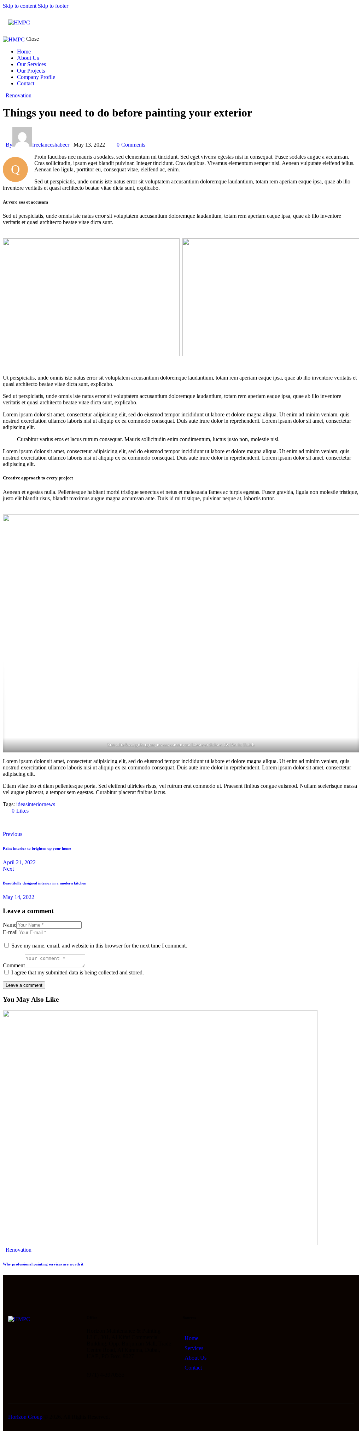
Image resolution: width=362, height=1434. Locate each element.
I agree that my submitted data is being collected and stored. (77, 972)
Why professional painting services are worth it (43, 1264)
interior (35, 804)
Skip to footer (53, 6)
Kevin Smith (242, 744)
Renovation (18, 95)
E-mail (10, 932)
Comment (14, 965)
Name (9, 925)
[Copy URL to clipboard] (70, 822)
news (49, 804)
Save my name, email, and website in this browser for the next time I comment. (99, 946)
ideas (22, 804)
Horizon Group (25, 1417)
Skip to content (19, 6)
